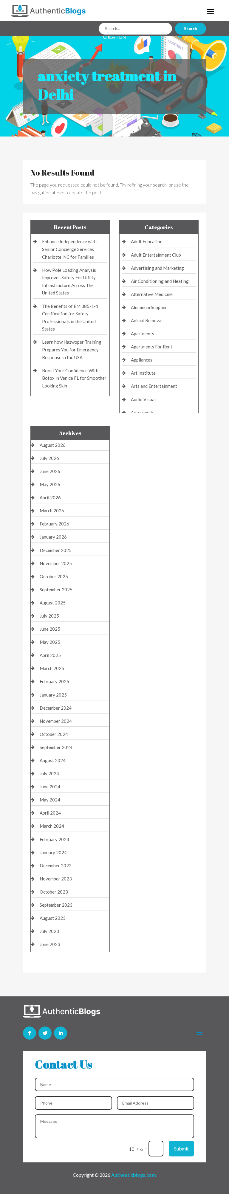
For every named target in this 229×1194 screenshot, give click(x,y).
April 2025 (50, 655)
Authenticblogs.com (133, 1175)
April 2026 (50, 497)
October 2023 (54, 891)
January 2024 (53, 852)
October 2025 (54, 576)
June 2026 (50, 471)
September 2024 (56, 747)
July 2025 (49, 615)
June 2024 (50, 786)
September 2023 (56, 905)
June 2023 (50, 944)
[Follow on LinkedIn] (60, 1033)
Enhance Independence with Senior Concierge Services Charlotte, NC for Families (69, 249)
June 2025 (50, 629)
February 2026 (54, 523)
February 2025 (54, 681)
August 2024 (53, 760)
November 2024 (56, 721)
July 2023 (49, 931)
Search (190, 28)
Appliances (141, 359)
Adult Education (147, 241)
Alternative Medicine (152, 294)
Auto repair (142, 412)
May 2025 (50, 642)
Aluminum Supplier (149, 307)
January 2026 (53, 536)
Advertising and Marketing (157, 268)
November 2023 (56, 878)
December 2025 (56, 550)
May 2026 (50, 484)
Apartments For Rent (151, 346)
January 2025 (53, 694)
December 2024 (56, 708)
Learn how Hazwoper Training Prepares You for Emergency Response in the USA (71, 349)
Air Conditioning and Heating (160, 281)
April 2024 (50, 812)
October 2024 (54, 734)
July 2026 (49, 458)
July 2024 (49, 773)
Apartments (142, 333)
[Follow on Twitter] (45, 1033)
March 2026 (52, 510)
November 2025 (56, 563)
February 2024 (54, 839)
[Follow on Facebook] (29, 1033)
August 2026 (53, 445)
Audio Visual (143, 399)
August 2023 (53, 918)
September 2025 (56, 589)
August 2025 (53, 602)
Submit (181, 1148)
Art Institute (143, 373)
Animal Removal (147, 320)
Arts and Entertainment (154, 386)
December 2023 (56, 865)
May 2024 (50, 799)
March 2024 (52, 826)
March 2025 (52, 668)
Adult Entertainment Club (156, 255)
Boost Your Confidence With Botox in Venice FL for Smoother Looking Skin (74, 378)
